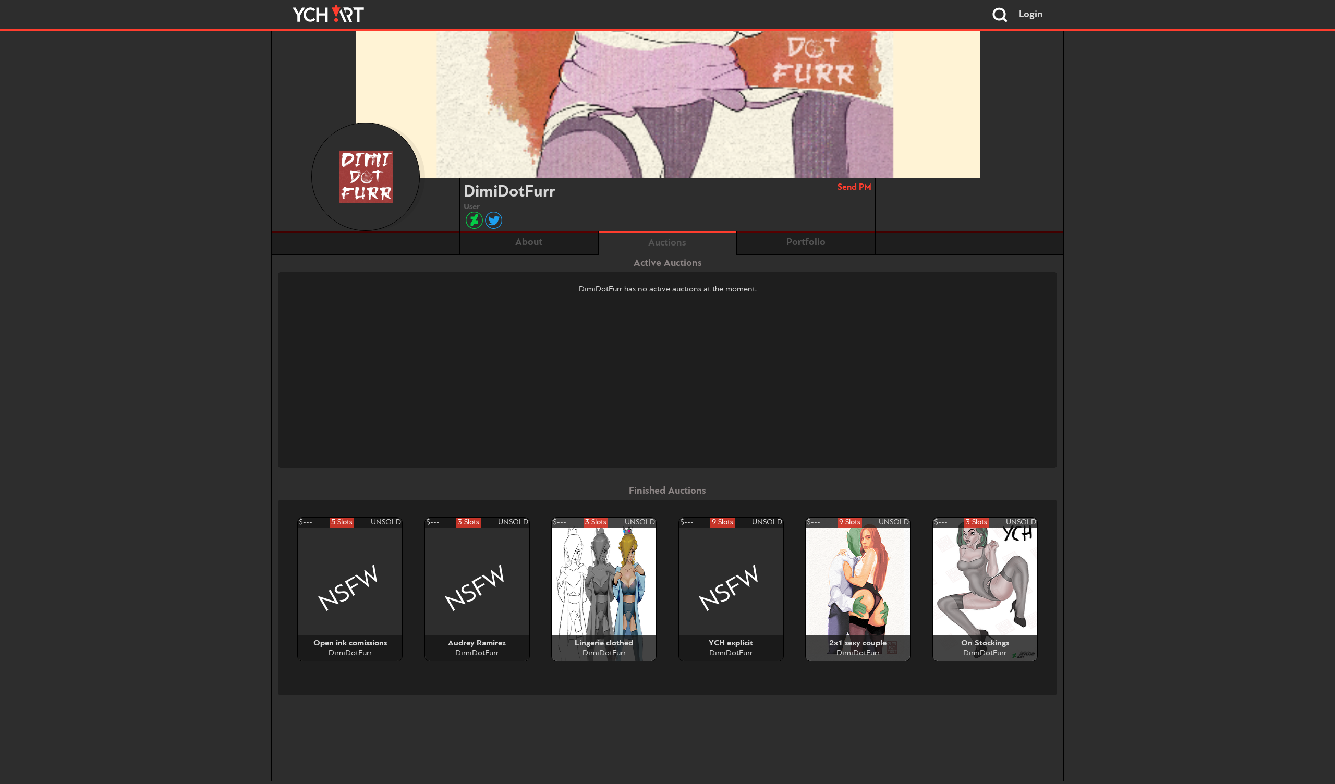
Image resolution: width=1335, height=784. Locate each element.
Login (1030, 14)
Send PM (854, 187)
